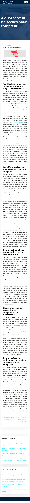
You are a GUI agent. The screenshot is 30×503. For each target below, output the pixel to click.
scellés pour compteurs (19, 91)
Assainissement (8, 45)
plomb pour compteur (19, 122)
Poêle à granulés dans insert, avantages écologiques (14, 460)
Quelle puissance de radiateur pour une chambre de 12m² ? (21, 419)
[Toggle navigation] (26, 2)
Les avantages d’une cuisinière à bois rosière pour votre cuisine (9, 420)
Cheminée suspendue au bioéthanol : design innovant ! (14, 458)
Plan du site (15, 502)
